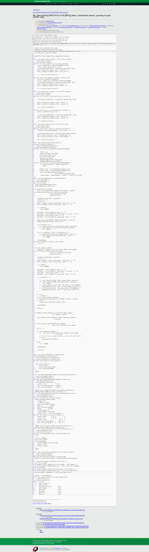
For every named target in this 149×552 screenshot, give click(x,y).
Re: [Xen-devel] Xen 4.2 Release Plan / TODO (54, 524)
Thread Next (53, 12)
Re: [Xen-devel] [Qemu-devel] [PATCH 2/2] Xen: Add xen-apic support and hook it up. (63, 523)
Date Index (58, 12)
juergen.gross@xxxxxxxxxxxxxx (44, 27)
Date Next (40, 12)
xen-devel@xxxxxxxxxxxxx (80, 27)
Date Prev (35, 12)
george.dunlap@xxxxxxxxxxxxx (54, 22)
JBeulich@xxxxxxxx (41, 28)
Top (34, 9)
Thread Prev (46, 12)
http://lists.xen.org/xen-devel (42, 503)
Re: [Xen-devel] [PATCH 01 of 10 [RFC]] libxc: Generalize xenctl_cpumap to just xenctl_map (62, 510)
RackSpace (58, 548)
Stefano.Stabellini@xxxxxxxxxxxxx (97, 25)
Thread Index (65, 12)
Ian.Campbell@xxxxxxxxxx (73, 25)
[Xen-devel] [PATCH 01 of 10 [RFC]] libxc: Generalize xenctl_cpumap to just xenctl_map (61, 518)
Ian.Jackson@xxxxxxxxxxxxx (66, 27)
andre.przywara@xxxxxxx (52, 25)
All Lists (37, 9)
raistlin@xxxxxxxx (49, 21)
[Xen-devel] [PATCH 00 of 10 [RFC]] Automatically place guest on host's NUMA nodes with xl (62, 515)
